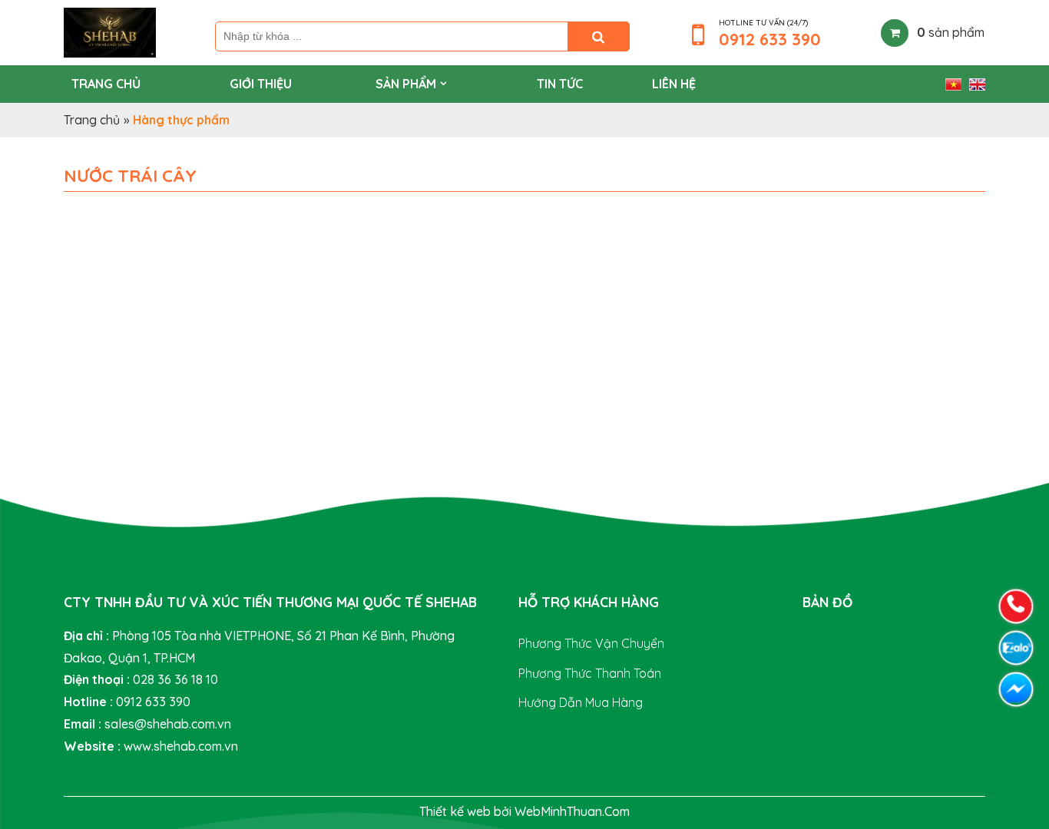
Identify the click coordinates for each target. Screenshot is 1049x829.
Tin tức (560, 83)
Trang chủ (106, 83)
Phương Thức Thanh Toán (589, 673)
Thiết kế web (456, 811)
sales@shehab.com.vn (167, 724)
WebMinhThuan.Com (572, 811)
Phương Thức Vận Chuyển (591, 643)
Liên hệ (674, 83)
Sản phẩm (406, 83)
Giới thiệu (261, 83)
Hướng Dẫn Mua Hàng (580, 702)
